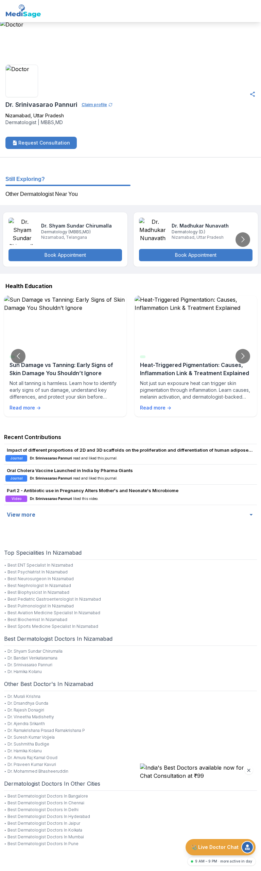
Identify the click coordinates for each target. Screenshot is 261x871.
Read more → (25, 408)
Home (7, 55)
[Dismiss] (249, 770)
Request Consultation (44, 143)
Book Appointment (65, 255)
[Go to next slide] (243, 239)
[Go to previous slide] (18, 356)
